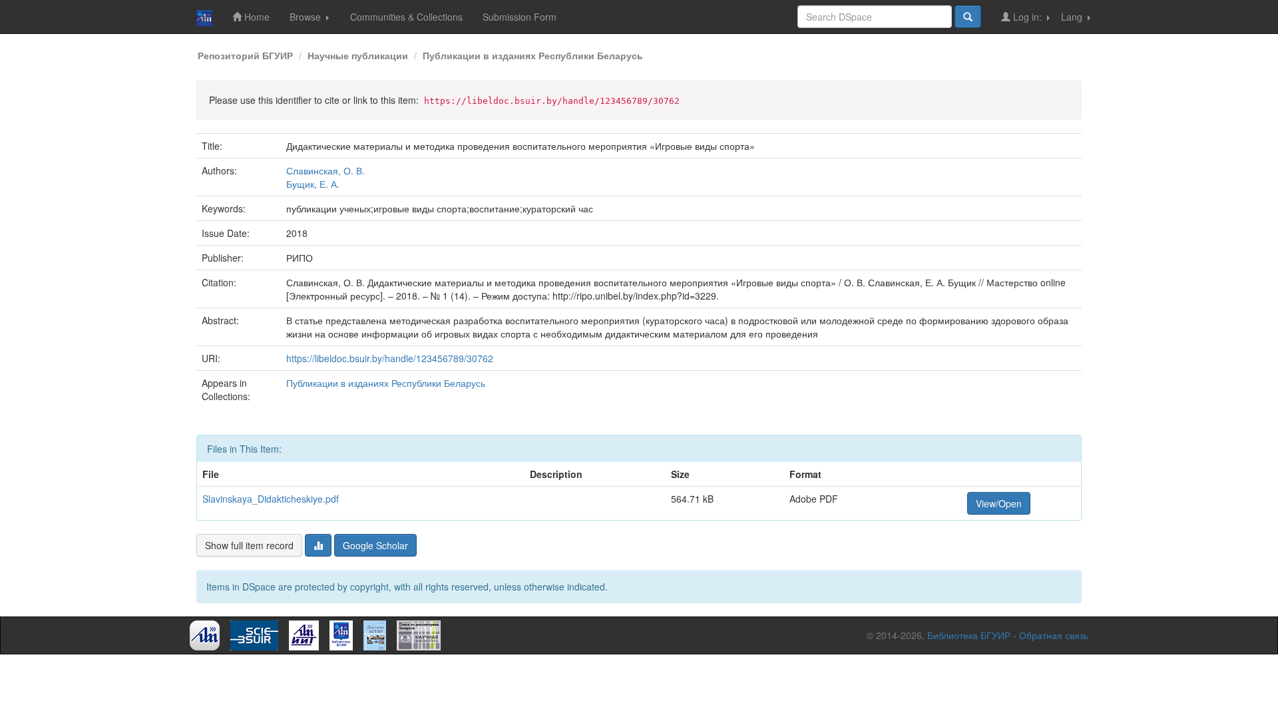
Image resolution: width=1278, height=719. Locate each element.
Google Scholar (375, 545)
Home (256, 16)
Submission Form (519, 16)
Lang (1073, 16)
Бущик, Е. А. (312, 183)
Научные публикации (358, 55)
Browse (306, 16)
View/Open (999, 503)
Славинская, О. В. (325, 170)
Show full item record (249, 545)
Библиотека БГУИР (968, 635)
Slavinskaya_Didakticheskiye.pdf (270, 498)
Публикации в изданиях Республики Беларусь (533, 55)
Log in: (1027, 16)
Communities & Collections (406, 16)
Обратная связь (1053, 635)
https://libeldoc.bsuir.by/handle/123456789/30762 (389, 358)
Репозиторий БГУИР (245, 55)
